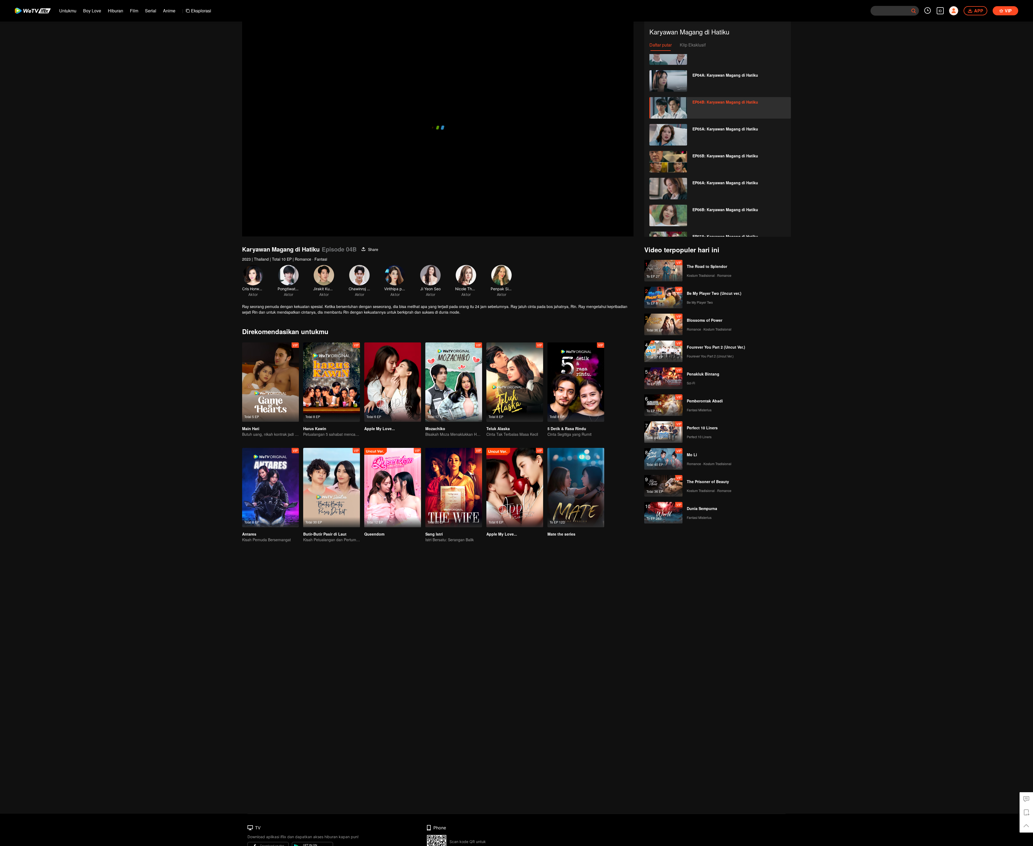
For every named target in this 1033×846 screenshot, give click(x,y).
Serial (150, 11)
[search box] (913, 11)
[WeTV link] (33, 10)
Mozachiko (435, 428)
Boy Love (92, 11)
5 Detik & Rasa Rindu (566, 428)
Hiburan (115, 11)
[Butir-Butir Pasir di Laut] (331, 487)
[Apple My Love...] (392, 382)
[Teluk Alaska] (514, 382)
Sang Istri (434, 534)
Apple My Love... (379, 428)
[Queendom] (392, 487)
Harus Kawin (314, 428)
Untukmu (67, 11)
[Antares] (270, 487)
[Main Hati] (270, 382)
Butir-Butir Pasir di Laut (324, 534)
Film (134, 11)
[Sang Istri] (453, 487)
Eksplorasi (201, 11)
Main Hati (250, 428)
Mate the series (561, 534)
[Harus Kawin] (331, 382)
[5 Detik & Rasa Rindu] (575, 382)
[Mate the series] (575, 487)
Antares (249, 534)
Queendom (374, 534)
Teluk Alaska (498, 428)
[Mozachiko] (453, 382)
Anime (169, 11)
